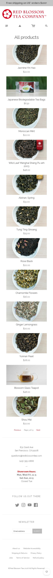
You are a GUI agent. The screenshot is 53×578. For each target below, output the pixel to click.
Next (38, 430)
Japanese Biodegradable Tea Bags (26, 99)
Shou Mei (26, 419)
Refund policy (38, 558)
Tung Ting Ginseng (26, 229)
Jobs (11, 558)
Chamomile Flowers (26, 293)
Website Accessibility (32, 548)
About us (16, 548)
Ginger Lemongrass (26, 324)
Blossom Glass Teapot (26, 388)
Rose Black (26, 261)
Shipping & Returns (19, 553)
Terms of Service (22, 558)
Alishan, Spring (26, 197)
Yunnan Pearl (26, 356)
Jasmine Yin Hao (26, 67)
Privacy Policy (36, 553)
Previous (17, 430)
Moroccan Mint (26, 131)
